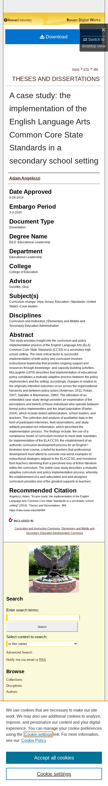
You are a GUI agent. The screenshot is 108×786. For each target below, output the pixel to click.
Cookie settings (38, 734)
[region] (54, 743)
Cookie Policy (33, 740)
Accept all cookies (54, 758)
